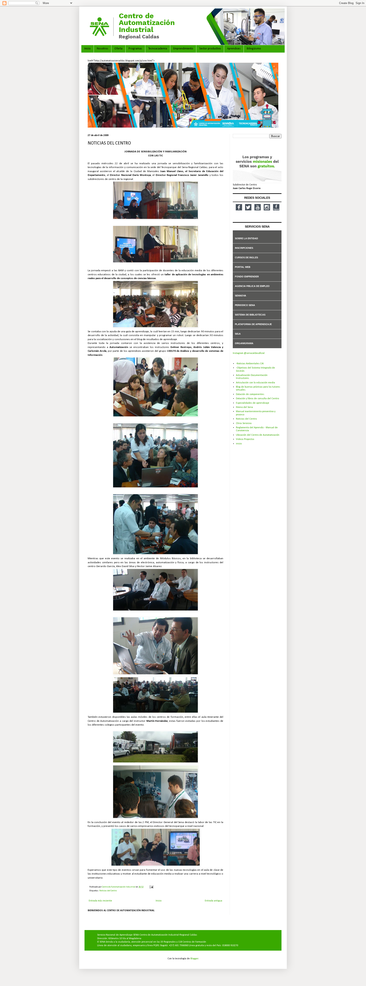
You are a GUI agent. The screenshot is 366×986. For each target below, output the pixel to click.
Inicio (87, 48)
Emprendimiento (183, 48)
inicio (239, 443)
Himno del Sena (244, 407)
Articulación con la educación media (255, 382)
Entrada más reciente (100, 901)
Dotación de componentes (250, 394)
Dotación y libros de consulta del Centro (257, 398)
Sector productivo (210, 48)
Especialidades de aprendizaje (252, 403)
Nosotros (102, 48)
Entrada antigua (213, 901)
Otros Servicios (244, 423)
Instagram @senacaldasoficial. (249, 353)
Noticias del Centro (108, 891)
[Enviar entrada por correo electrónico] (151, 887)
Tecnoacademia (157, 48)
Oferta (118, 48)
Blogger (194, 958)
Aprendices (234, 48)
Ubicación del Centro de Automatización (257, 435)
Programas (135, 48)
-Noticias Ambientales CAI (250, 363)
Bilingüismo (254, 48)
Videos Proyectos (245, 439)
